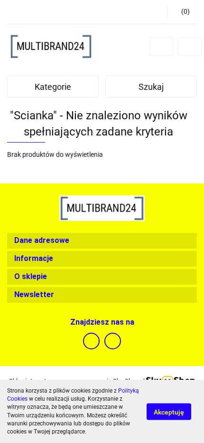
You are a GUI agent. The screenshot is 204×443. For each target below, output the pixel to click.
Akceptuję (169, 411)
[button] (182, 12)
